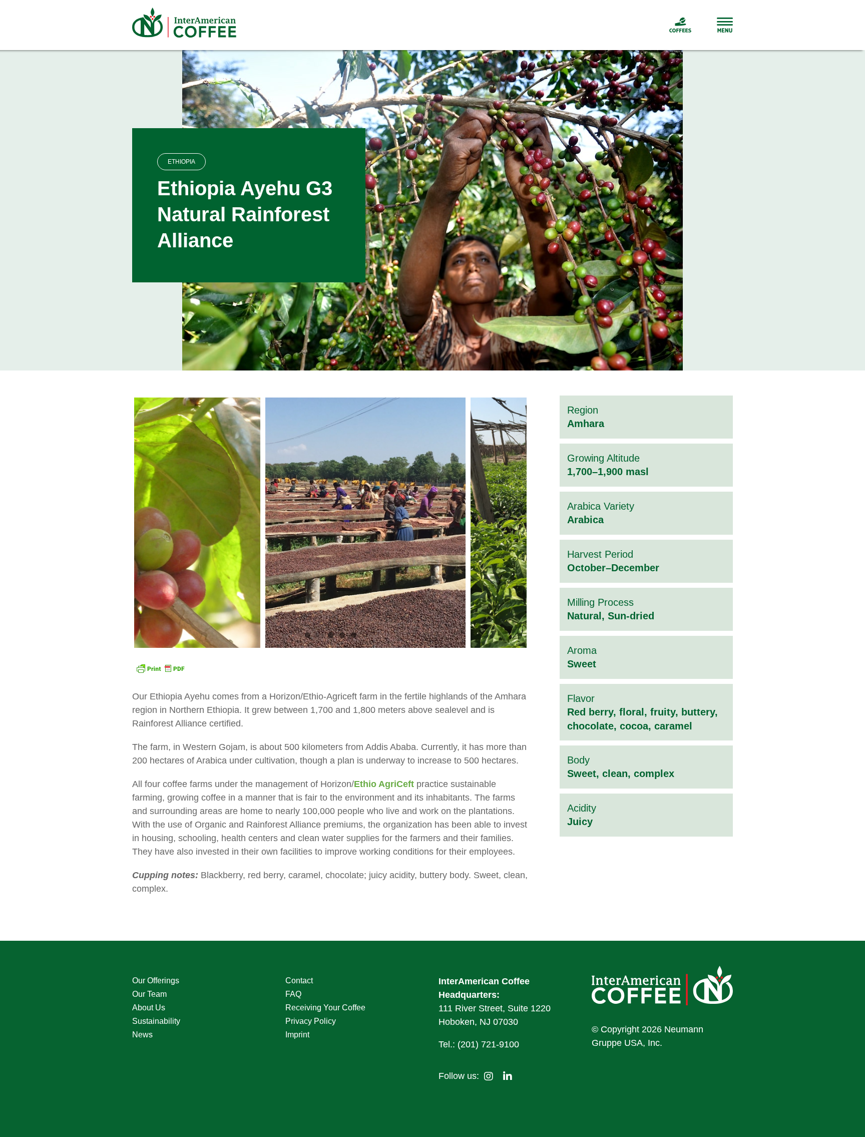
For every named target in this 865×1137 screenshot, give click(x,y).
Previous (141, 522)
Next (519, 522)
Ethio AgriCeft (384, 784)
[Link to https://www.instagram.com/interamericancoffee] (488, 1076)
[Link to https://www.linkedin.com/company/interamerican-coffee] (507, 1076)
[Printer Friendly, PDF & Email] (160, 670)
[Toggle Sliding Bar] (712, 25)
